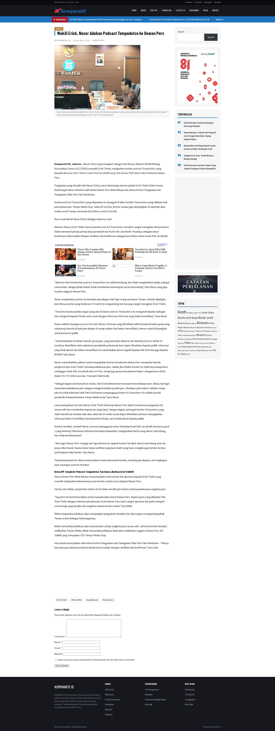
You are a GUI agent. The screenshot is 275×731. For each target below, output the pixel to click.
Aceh (182, 312)
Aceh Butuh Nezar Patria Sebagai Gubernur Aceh (86, 219)
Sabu (187, 350)
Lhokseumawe (186, 335)
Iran (211, 331)
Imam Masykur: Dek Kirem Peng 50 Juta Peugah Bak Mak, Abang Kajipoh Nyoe (200, 136)
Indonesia (206, 331)
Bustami (194, 327)
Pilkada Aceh (203, 343)
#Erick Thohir (61, 600)
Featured (109, 704)
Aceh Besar (190, 313)
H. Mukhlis (198, 331)
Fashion (109, 714)
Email (58, 648)
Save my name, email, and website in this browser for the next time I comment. (96, 659)
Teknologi (167, 10)
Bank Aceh (182, 323)
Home (134, 10)
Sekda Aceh (208, 350)
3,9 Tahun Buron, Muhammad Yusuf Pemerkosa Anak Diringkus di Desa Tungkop (101, 19)
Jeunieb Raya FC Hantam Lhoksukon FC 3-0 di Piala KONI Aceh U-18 (174, 19)
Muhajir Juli (65, 40)
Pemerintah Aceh (200, 339)
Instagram (208, 2)
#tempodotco (108, 600)
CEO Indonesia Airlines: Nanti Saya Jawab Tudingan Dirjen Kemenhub (200, 167)
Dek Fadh (214, 328)
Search (181, 31)
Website (58, 654)
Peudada (181, 343)
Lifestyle (180, 10)
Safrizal (193, 350)
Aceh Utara (208, 312)
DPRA (180, 331)
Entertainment (112, 699)
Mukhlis (209, 335)
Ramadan (181, 350)
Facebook (188, 2)
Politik (153, 10)
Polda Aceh (186, 346)
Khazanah (194, 10)
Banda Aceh (184, 318)
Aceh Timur (198, 313)
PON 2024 (200, 346)
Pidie (187, 343)
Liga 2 (194, 335)
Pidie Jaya (194, 343)
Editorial (109, 689)
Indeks (215, 10)
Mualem (201, 335)
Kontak (148, 704)
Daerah (108, 709)
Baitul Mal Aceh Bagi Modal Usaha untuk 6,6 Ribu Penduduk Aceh (200, 147)
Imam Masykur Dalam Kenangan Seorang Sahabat (199, 124)
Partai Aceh (188, 339)
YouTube (217, 2)
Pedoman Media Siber (155, 699)
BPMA (211, 323)
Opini (205, 10)
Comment (60, 636)
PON (194, 346)
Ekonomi (109, 694)
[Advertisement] (112, 141)
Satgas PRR (200, 350)
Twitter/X (198, 2)
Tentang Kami (152, 689)
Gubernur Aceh (188, 331)
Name (58, 642)
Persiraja (213, 339)
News (143, 10)
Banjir (195, 318)
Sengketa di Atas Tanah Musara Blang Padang (199, 157)
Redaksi (149, 694)
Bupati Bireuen (184, 327)
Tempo (76, 207)
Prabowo (208, 347)
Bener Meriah (192, 323)
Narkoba (181, 339)
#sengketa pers (92, 600)
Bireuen (203, 322)
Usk (189, 354)
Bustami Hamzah (204, 327)
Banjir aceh (205, 318)
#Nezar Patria (76, 600)
